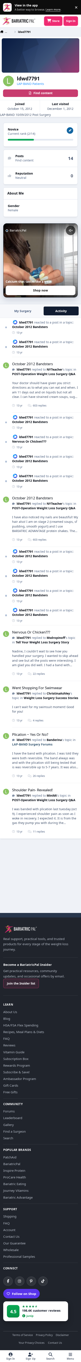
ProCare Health (14, 1177)
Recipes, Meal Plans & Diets (23, 1032)
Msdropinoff (56, 638)
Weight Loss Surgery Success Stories (51, 698)
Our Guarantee (14, 1243)
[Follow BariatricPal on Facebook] (8, 1281)
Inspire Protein (14, 1170)
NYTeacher (54, 369)
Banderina (54, 740)
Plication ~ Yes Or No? (30, 734)
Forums (9, 1111)
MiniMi (52, 795)
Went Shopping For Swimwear (37, 687)
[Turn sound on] (70, 230)
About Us (10, 1012)
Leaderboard (12, 1118)
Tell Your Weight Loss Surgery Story (42, 642)
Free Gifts (10, 1092)
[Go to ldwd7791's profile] (6, 365)
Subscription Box (16, 1059)
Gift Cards (10, 1085)
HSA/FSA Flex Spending (20, 1025)
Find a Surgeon (14, 1131)
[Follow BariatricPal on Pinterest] (31, 1281)
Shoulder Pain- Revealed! (32, 789)
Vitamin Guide (13, 1052)
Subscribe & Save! (16, 1072)
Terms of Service (22, 1335)
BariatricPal (11, 1164)
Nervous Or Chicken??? (29, 441)
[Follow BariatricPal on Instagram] (19, 1281)
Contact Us (11, 1236)
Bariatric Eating (14, 1184)
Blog (6, 1018)
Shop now (40, 290)
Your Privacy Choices (31, 1343)
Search (8, 1138)
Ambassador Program (19, 1079)
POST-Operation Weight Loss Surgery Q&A (43, 374)
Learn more (8, 7)
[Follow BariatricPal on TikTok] (43, 1281)
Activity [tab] (61, 311)
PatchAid (9, 1157)
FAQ (6, 1038)
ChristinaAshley (58, 693)
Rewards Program (16, 1065)
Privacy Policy (44, 1335)
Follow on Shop (24, 1293)
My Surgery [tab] (22, 311)
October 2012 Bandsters (30, 327)
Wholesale (11, 1250)
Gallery (8, 1125)
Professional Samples (19, 1256)
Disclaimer (62, 1335)
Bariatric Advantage (18, 1197)
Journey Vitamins (16, 1190)
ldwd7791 (26, 322)
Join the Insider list (21, 983)
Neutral (20, 178)
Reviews (9, 1045)
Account (9, 1230)
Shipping (9, 1216)
